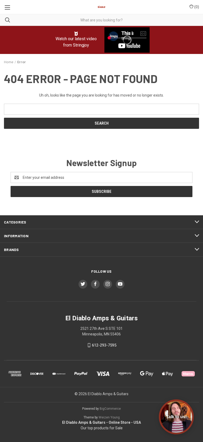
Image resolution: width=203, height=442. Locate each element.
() (196, 7)
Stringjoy (81, 45)
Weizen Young (109, 417)
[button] (76, 33)
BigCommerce (110, 409)
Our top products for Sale (102, 428)
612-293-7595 (104, 345)
